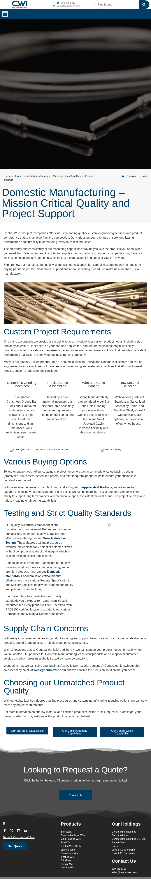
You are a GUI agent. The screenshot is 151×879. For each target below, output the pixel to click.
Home (7, 176)
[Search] (144, 4)
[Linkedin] (18, 830)
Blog (16, 176)
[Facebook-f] (4, 830)
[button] (5, 14)
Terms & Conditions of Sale (18, 837)
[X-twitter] (11, 830)
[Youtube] (25, 830)
